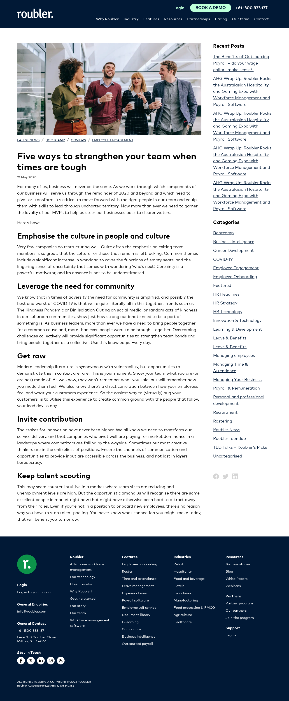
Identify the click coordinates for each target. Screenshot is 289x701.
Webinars (233, 585)
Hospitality (183, 571)
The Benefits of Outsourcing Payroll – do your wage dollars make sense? (241, 62)
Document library (136, 614)
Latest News (28, 140)
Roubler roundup (229, 438)
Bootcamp (55, 140)
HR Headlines (226, 294)
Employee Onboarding (235, 276)
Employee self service (139, 607)
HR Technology (227, 311)
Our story (78, 605)
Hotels (179, 585)
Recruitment (225, 412)
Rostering (222, 420)
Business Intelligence (233, 241)
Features (151, 18)
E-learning (130, 622)
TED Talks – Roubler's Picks (240, 447)
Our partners (236, 610)
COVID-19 (78, 140)
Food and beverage (189, 578)
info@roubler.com (31, 611)
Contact (261, 18)
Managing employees (234, 355)
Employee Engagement (112, 140)
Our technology (82, 576)
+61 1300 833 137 (251, 7)
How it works (81, 584)
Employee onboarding (139, 564)
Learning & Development (237, 329)
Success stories (238, 564)
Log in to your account (35, 592)
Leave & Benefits (230, 337)
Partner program (239, 603)
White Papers (236, 578)
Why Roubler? (81, 591)
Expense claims (134, 593)
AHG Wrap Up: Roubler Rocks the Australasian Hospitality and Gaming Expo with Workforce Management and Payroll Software (242, 91)
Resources (173, 18)
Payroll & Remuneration (236, 387)
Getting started (83, 598)
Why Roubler (107, 18)
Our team (240, 18)
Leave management (138, 585)
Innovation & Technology (237, 320)
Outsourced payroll (137, 643)
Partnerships (198, 18)
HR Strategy (225, 302)
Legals (231, 635)
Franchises (182, 593)
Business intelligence (138, 636)
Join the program (240, 617)
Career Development (233, 250)
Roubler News (226, 429)
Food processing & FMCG (194, 607)
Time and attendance (139, 578)
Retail (178, 564)
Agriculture (183, 614)
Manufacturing (186, 600)
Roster (127, 571)
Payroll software (135, 600)
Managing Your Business (237, 379)
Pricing (221, 18)
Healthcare (183, 622)
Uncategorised (227, 455)
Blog (229, 571)
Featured (222, 285)
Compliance (131, 629)
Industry (131, 18)
